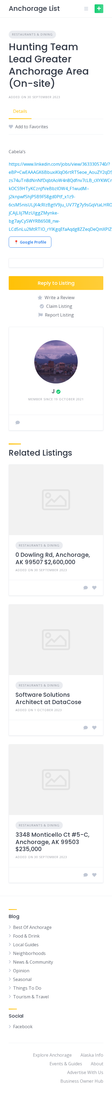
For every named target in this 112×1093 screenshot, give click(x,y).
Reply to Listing (56, 283)
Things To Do (27, 988)
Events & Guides (65, 1064)
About (97, 1064)
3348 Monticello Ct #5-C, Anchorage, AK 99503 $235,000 (52, 842)
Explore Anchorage (52, 1055)
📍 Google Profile (30, 242)
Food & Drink (26, 936)
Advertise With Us (85, 1072)
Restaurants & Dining (32, 34)
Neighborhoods (29, 953)
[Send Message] (17, 422)
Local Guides (26, 945)
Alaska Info (91, 1055)
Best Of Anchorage (32, 927)
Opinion (21, 971)
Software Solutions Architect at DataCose (48, 698)
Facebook (23, 1027)
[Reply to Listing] (85, 587)
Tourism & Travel (31, 997)
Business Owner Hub (81, 1081)
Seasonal (22, 979)
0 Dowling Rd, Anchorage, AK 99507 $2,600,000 (52, 558)
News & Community (33, 962)
